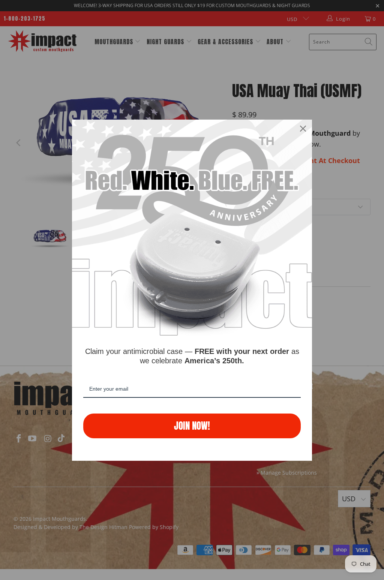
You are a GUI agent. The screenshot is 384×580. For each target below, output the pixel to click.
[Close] (303, 129)
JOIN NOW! (192, 426)
